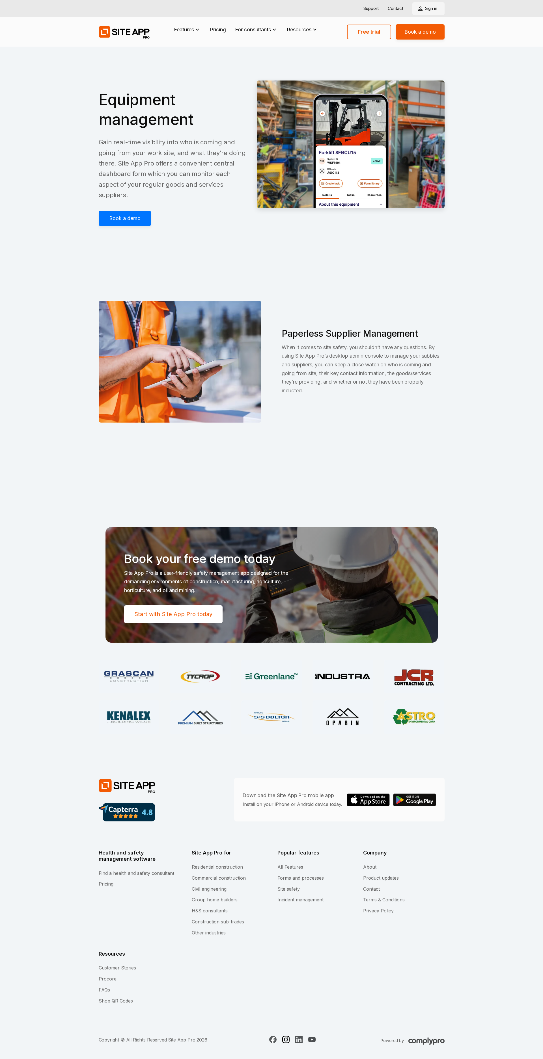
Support (371, 8)
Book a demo (420, 32)
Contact (395, 8)
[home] (124, 32)
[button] (187, 29)
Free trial (369, 32)
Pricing (218, 29)
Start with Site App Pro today (173, 614)
